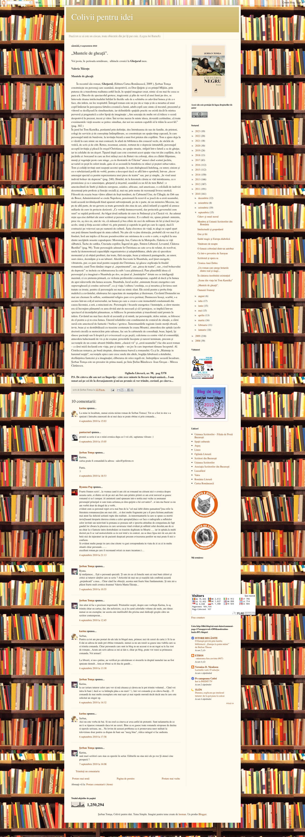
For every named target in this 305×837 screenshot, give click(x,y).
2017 (198, 160)
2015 (198, 169)
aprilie (201, 315)
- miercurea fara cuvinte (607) (209, 658)
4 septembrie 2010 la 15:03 (92, 421)
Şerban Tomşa (86, 452)
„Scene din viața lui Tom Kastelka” (215, 280)
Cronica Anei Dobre (208, 263)
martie (201, 320)
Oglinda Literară (203, 454)
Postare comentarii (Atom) (99, 784)
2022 (198, 136)
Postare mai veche (171, 778)
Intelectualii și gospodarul (210, 229)
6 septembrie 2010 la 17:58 (92, 736)
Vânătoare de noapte (208, 243)
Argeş (197, 445)
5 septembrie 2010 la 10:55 (92, 589)
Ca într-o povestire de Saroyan (213, 253)
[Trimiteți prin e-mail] (118, 390)
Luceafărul (200, 470)
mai (200, 310)
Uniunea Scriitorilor (205, 462)
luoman (182, 814)
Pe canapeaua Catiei (206, 678)
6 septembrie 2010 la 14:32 (92, 702)
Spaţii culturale (202, 441)
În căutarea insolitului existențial (214, 275)
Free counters (198, 617)
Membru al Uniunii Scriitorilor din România (215, 223)
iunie (201, 305)
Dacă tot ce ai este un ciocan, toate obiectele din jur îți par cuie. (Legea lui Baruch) (114, 36)
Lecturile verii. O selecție (207, 669)
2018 (198, 155)
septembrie (204, 212)
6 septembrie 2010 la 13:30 (92, 668)
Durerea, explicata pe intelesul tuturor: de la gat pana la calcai (210, 694)
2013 (198, 179)
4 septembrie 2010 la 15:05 (92, 441)
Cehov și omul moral (208, 216)
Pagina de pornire (125, 778)
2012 (198, 184)
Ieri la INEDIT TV (204, 681)
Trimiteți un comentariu (88, 771)
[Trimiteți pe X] (125, 390)
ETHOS (199, 655)
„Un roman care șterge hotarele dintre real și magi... (213, 269)
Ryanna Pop (85, 487)
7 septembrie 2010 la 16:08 (92, 764)
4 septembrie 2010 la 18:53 (92, 475)
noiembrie (203, 202)
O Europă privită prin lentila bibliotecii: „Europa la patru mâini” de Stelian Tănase (212, 644)
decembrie (203, 198)
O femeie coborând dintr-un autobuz (216, 248)
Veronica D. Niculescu (206, 667)
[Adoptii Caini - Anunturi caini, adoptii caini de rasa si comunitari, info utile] (204, 549)
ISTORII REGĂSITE (206, 638)
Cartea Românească (204, 483)
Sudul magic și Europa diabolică (214, 238)
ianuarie (202, 329)
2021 (198, 140)
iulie (200, 301)
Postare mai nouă (80, 778)
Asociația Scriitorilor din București (212, 466)
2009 (198, 336)
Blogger (202, 814)
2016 (198, 164)
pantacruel (85, 432)
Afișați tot (230, 703)
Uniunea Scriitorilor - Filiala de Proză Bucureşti (214, 436)
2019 (198, 150)
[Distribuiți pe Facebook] (128, 390)
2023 (198, 131)
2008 (198, 340)
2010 (198, 193)
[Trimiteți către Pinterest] (132, 390)
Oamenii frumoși (206, 290)
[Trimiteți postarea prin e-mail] (112, 389)
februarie (203, 325)
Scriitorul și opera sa (208, 258)
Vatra (197, 475)
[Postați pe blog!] (122, 390)
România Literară (203, 479)
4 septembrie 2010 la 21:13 (92, 555)
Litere (198, 449)
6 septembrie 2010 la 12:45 (92, 620)
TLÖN (198, 690)
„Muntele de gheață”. (208, 285)
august (201, 296)
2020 (198, 145)
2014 (198, 174)
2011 (198, 188)
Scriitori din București (206, 458)
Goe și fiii (202, 234)
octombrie (203, 207)
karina (82, 408)
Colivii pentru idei (102, 16)
